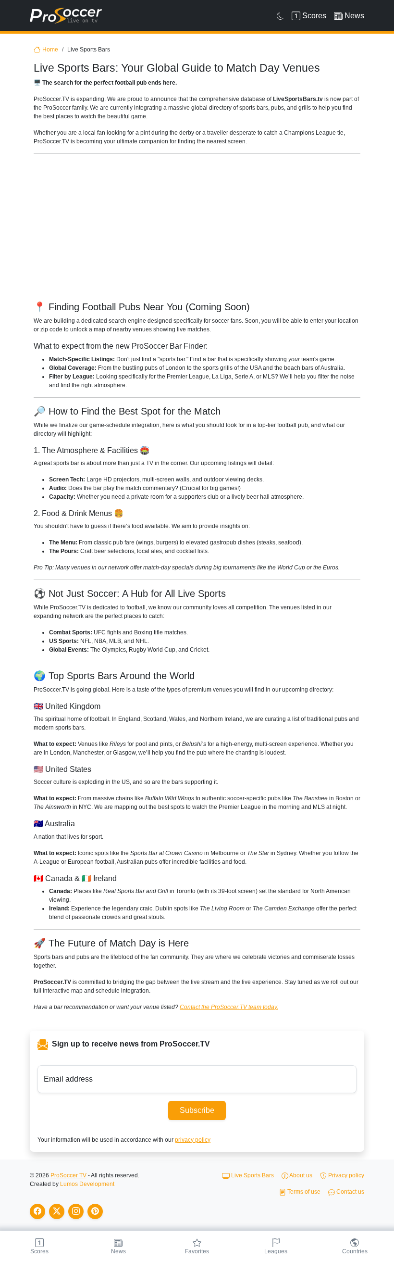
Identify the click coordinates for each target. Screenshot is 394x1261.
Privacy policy (345, 1175)
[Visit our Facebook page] (37, 1211)
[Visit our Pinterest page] (95, 1211)
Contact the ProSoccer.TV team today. (229, 1007)
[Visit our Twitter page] (56, 1211)
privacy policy (192, 1139)
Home (50, 49)
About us (300, 1175)
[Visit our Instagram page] (76, 1211)
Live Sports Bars (252, 1175)
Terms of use (303, 1191)
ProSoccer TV (68, 1175)
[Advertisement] (197, 229)
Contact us (349, 1191)
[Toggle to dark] (280, 16)
